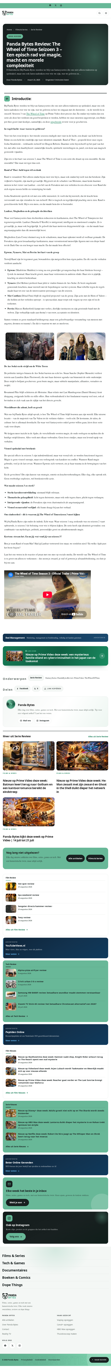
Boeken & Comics (16, 1277)
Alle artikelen (75, 858)
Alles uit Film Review (15, 929)
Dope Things (12, 1284)
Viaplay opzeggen (65, 1320)
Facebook (24, 688)
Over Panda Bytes (10, 1324)
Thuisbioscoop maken (67, 1334)
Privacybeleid (26, 1360)
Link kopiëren (54, 689)
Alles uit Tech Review (15, 1016)
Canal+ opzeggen (65, 1324)
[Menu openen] (106, 13)
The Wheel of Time (35, 113)
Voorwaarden (54, 1360)
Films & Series (21, 29)
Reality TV (6, 1334)
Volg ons (14, 1236)
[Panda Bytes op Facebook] (50, 5)
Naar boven (100, 1360)
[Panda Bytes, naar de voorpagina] (8, 13)
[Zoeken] (99, 13)
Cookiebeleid (40, 1360)
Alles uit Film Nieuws (15, 1092)
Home (9, 29)
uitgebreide (55, 121)
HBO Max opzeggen (66, 1329)
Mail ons (27, 720)
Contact (5, 1329)
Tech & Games (13, 1263)
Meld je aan (16, 1202)
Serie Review (36, 29)
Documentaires (14, 1270)
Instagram (44, 720)
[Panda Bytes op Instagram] (61, 6)
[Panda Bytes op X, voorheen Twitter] (55, 5)
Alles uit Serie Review (98, 736)
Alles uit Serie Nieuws (16, 1146)
